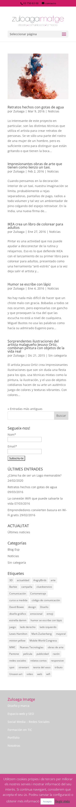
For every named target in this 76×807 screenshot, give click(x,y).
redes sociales (17, 660)
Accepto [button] (47, 801)
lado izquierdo (48, 627)
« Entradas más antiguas (25, 409)
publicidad (43, 654)
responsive (57, 660)
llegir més (62, 801)
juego (12, 627)
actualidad (23, 580)
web (39, 674)
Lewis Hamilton (18, 634)
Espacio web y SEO (21, 714)
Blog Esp (14, 549)
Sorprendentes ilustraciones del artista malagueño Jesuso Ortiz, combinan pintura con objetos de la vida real (36, 346)
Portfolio (13, 738)
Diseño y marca (18, 706)
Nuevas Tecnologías (31, 647)
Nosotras (14, 746)
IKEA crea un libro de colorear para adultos (35, 226)
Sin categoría (57, 355)
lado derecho (27, 627)
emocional (36, 614)
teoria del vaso (41, 667)
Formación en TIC (20, 730)
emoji (50, 614)
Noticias (53, 111)
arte (53, 580)
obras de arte (56, 647)
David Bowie (16, 607)
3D (11, 580)
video (30, 674)
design (32, 607)
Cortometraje (38, 593)
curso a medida (18, 600)
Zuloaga (18, 111)
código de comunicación (46, 600)
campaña (26, 587)
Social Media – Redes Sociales (29, 722)
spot (11, 667)
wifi (48, 674)
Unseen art (15, 674)
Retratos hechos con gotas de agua (36, 107)
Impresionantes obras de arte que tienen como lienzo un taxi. (35, 166)
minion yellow (17, 640)
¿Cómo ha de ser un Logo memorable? (34, 475)
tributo (58, 667)
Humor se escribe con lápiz (29, 284)
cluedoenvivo (44, 587)
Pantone (14, 654)
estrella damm (17, 620)
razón (56, 654)
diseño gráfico (17, 614)
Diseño (44, 607)
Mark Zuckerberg (41, 634)
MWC (12, 647)
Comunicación (17, 593)
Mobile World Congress (43, 640)
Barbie (13, 587)
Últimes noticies (19, 532)
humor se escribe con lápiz (46, 620)
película (27, 654)
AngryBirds (39, 580)
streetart (24, 667)
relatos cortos (38, 660)
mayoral (61, 634)
